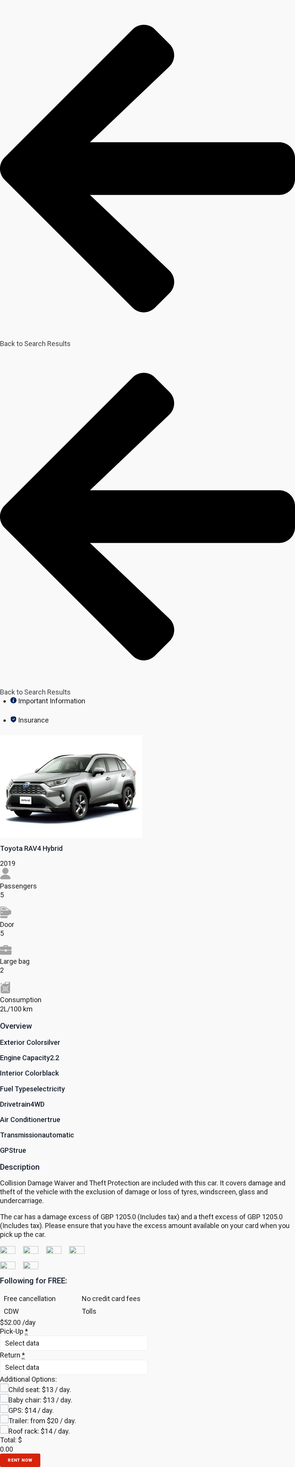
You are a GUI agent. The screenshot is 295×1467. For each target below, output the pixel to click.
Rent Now (20, 1460)
